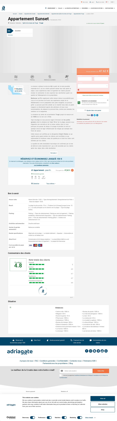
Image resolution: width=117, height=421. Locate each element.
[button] (107, 2)
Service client (100, 2)
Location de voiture (97, 8)
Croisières (85, 8)
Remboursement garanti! (57, 340)
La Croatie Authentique (72, 8)
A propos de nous (26, 361)
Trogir (41, 23)
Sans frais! (37, 340)
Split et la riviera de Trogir (31, 23)
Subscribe (101, 371)
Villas (60, 8)
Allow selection (102, 404)
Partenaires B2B (89, 361)
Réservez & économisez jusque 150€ (17, 341)
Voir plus (10, 35)
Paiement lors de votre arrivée (78, 341)
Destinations (109, 8)
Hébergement (52, 8)
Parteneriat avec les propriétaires (55, 363)
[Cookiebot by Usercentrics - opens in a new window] (11, 417)
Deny (102, 409)
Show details (89, 417)
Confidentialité (62, 361)
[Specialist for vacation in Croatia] (20, 352)
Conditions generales (48, 361)
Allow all (102, 398)
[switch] (49, 417)
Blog (71, 363)
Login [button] (92, 2)
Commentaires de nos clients (99, 341)
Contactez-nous (76, 361)
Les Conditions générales (41, 165)
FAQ (36, 361)
